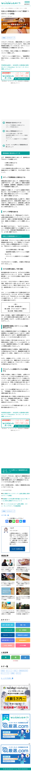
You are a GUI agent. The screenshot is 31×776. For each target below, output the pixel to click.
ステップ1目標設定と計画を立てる (15, 125)
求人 (16, 670)
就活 (3, 670)
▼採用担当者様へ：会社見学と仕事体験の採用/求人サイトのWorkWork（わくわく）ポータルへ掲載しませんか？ (15, 67)
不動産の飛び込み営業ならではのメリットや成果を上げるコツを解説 (8, 598)
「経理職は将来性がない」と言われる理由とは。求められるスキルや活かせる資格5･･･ (23, 569)
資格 (4, 38)
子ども (18, 673)
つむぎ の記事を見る (17, 549)
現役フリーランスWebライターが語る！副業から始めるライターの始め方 (23, 583)
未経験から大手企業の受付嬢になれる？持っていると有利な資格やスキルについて (15, 500)
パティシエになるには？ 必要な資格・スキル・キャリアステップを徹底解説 (14, 505)
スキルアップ (11, 38)
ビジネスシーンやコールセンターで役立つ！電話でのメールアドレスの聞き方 (8, 583)
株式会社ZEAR (23, 670)
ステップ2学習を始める (12, 127)
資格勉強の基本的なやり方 (13, 122)
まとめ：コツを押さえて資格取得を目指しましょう (17, 146)
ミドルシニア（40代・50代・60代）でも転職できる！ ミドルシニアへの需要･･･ (8, 569)
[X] (10, 521)
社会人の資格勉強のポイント (14, 131)
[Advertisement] (15, 103)
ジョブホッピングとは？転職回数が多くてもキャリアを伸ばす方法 (23, 598)
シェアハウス (5, 673)
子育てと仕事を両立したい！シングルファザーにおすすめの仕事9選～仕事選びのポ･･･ (23, 612)
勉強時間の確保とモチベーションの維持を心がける (17, 136)
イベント (9, 670)
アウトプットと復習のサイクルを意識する (17, 139)
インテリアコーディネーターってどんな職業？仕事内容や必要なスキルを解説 (8, 612)
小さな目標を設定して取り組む (14, 133)
